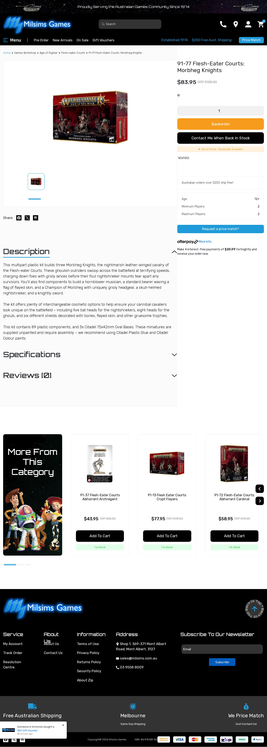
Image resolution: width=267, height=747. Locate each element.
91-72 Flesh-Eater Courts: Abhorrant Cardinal (234, 497)
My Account (13, 644)
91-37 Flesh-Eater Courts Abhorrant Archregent (100, 497)
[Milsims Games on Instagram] (22, 739)
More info (204, 241)
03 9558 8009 (131, 667)
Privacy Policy (88, 653)
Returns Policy (89, 662)
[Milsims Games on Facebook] (5, 739)
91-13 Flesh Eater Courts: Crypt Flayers (167, 497)
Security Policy (89, 671)
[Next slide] (260, 501)
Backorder (220, 124)
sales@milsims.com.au (138, 658)
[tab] (34, 199)
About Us (51, 644)
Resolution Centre (12, 664)
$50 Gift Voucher (27, 730)
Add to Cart (99, 536)
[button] (38, 181)
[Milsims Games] (42, 24)
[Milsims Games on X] (14, 739)
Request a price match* (220, 229)
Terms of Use (88, 644)
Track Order (12, 653)
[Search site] (103, 24)
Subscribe (222, 662)
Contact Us (53, 653)
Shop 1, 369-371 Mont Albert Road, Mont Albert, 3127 (141, 646)
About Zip (85, 680)
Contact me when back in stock (220, 138)
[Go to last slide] (260, 489)
